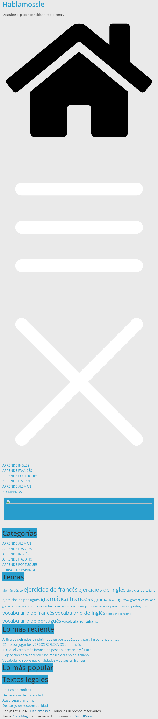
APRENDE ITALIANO (17, 481)
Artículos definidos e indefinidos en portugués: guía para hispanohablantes (60, 639)
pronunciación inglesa (72, 606)
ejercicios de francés (51, 589)
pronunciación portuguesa (128, 606)
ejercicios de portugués (21, 599)
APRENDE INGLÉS (15, 465)
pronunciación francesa (43, 606)
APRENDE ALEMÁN (16, 486)
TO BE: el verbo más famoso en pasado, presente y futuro (47, 650)
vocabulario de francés (28, 612)
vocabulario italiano (80, 621)
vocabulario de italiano (118, 613)
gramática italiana (142, 600)
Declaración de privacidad (22, 695)
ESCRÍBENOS (12, 491)
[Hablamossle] (79, 139)
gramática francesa (67, 599)
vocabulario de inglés (80, 612)
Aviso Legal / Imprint (18, 700)
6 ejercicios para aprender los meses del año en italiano (45, 655)
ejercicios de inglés (102, 589)
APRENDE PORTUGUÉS (20, 476)
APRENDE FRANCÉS (17, 470)
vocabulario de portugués (31, 621)
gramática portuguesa (14, 606)
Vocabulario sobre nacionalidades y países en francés (44, 660)
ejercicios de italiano (141, 590)
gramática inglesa (111, 599)
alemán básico (12, 590)
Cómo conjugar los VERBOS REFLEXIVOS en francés (41, 644)
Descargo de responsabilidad (25, 705)
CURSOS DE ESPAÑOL (19, 570)
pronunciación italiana (97, 606)
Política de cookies (16, 690)
